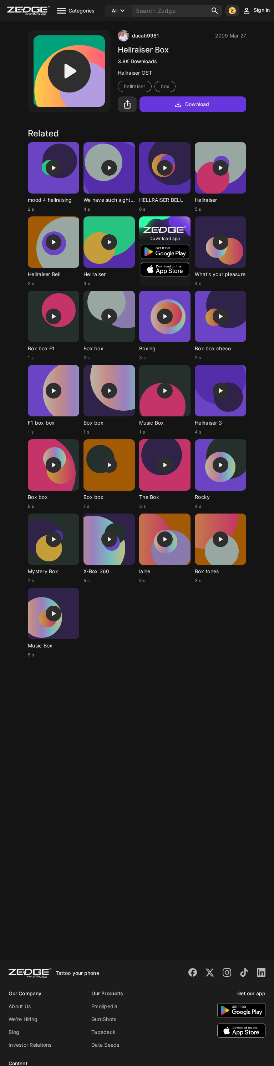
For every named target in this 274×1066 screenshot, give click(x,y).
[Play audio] (69, 71)
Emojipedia (104, 1006)
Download (197, 104)
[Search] (215, 10)
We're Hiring (23, 1019)
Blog (14, 1032)
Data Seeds (105, 1045)
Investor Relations (30, 1045)
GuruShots (103, 1019)
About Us (20, 1006)
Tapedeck (103, 1032)
